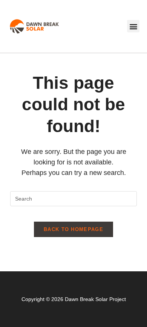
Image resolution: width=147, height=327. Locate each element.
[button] (133, 26)
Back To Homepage (73, 229)
